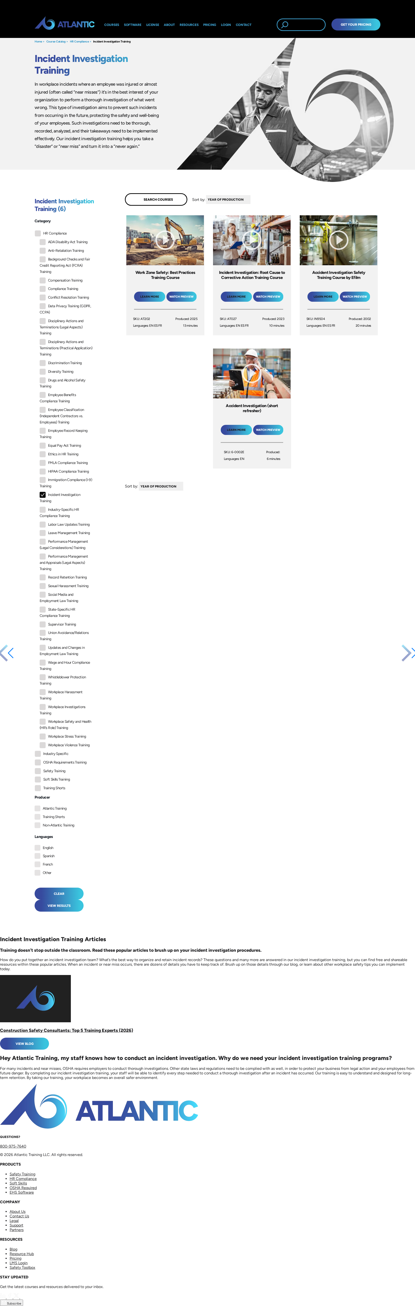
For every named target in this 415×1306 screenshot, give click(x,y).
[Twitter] (16, 1297)
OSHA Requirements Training (64, 762)
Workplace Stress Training (67, 736)
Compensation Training (65, 280)
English (48, 848)
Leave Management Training (69, 533)
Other (47, 873)
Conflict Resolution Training (68, 297)
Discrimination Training (65, 363)
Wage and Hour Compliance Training (65, 665)
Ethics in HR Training (63, 454)
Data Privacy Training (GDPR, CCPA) (65, 309)
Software (132, 25)
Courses (111, 25)
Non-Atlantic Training (58, 825)
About (169, 25)
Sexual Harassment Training (68, 586)
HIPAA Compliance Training (68, 471)
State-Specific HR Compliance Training (57, 612)
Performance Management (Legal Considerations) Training (64, 544)
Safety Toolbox (22, 1267)
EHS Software (22, 1192)
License (152, 25)
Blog (13, 1249)
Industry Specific (55, 754)
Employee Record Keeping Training (63, 433)
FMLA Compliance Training (68, 463)
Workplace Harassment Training (61, 695)
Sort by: (198, 199)
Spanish (49, 856)
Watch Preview (181, 296)
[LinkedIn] (3, 1297)
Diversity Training (60, 371)
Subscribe (13, 1303)
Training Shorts (54, 788)
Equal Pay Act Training (64, 445)
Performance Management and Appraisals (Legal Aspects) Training (64, 562)
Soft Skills (18, 1183)
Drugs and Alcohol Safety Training (62, 383)
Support (16, 1225)
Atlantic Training (55, 808)
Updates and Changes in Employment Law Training (62, 650)
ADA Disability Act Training (68, 242)
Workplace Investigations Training (62, 710)
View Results (59, 906)
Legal (14, 1220)
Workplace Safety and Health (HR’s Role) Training (65, 724)
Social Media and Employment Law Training (59, 597)
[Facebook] (10, 1297)
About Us (17, 1211)
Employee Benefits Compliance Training (58, 398)
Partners (17, 1230)
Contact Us (19, 1216)
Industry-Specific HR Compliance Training (59, 512)
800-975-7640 (13, 1146)
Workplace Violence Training (69, 745)
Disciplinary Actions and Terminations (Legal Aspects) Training (62, 327)
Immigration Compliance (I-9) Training (66, 483)
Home (38, 41)
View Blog (25, 1044)
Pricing (15, 1258)
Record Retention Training (67, 577)
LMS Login (19, 1263)
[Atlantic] (65, 24)
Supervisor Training (62, 624)
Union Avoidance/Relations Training (64, 636)
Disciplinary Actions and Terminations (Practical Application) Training (66, 348)
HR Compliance (79, 41)
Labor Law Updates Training (69, 524)
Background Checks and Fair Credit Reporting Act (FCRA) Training (65, 265)
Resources (189, 25)
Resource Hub (22, 1254)
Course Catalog (56, 41)
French (48, 864)
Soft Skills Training (56, 779)
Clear (59, 894)
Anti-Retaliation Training (66, 250)
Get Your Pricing (356, 24)
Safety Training (54, 771)
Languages (44, 836)
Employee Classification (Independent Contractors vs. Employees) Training (62, 416)
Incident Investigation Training (111, 41)
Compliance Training (63, 289)
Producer (42, 797)
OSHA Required (23, 1188)
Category (43, 221)
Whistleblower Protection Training (63, 680)
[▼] (251, 199)
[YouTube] (23, 1297)
